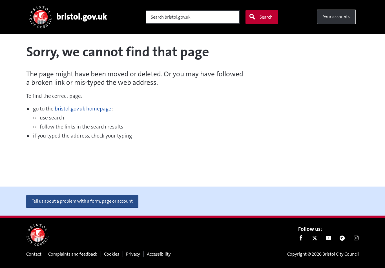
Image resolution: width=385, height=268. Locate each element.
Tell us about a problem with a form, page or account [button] (82, 201)
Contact (33, 254)
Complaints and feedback (72, 254)
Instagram (356, 239)
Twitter (314, 239)
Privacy (133, 254)
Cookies (111, 254)
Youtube (328, 239)
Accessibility (159, 254)
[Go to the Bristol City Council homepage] (37, 234)
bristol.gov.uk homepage (83, 108)
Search (266, 17)
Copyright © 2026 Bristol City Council (323, 254)
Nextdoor (342, 239)
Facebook (301, 239)
